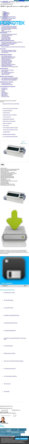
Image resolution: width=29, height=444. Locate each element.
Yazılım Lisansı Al (3, 1)
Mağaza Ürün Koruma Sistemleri (10, 114)
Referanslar (5, 15)
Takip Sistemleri (6, 112)
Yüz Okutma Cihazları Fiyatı (9, 368)
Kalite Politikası (8, 436)
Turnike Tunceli (7, 383)
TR (19, 0)
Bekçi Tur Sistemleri (7, 123)
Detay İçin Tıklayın (6, 427)
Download (5, 12)
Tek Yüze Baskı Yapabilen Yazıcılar (10, 127)
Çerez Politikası (24, 438)
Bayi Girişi (26, 0)
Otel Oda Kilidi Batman (8, 300)
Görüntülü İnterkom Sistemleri (9, 134)
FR (22, 0)
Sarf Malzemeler (6, 131)
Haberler (5, 13)
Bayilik (4, 14)
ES (23, 0)
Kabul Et (17, 438)
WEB (16, 0)
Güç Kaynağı (6, 391)
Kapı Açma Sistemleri (7, 110)
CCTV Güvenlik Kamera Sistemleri (10, 136)
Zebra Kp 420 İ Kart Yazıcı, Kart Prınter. (11, 103)
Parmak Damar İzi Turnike (9, 292)
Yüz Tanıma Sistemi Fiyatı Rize (10, 376)
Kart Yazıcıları (6, 125)
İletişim (4, 11)
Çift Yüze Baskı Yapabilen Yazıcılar (10, 129)
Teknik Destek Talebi (20, 1)
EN (21, 0)
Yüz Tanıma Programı (8, 345)
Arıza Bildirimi (11, 1)
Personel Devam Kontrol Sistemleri (10, 108)
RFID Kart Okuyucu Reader (9, 353)
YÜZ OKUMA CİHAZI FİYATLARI (10, 323)
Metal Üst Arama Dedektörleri (9, 121)
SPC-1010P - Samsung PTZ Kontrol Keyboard (13, 361)
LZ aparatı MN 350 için (8, 307)
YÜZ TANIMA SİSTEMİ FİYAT (10, 330)
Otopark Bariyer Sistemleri (8, 119)
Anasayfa (2, 101)
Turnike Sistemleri (7, 117)
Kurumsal (5, 17)
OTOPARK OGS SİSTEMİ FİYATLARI (11, 315)
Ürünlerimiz (5, 16)
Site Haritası (2, 436)
